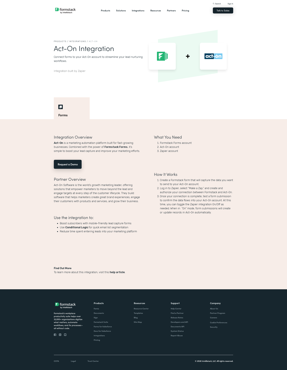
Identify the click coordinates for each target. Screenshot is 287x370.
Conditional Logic (77, 227)
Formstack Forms (116, 147)
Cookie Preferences (218, 322)
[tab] (72, 108)
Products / (61, 41)
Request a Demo (68, 164)
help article (117, 272)
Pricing (185, 10)
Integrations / (78, 41)
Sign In (230, 3)
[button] (105, 10)
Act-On (58, 143)
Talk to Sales (223, 10)
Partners (171, 10)
